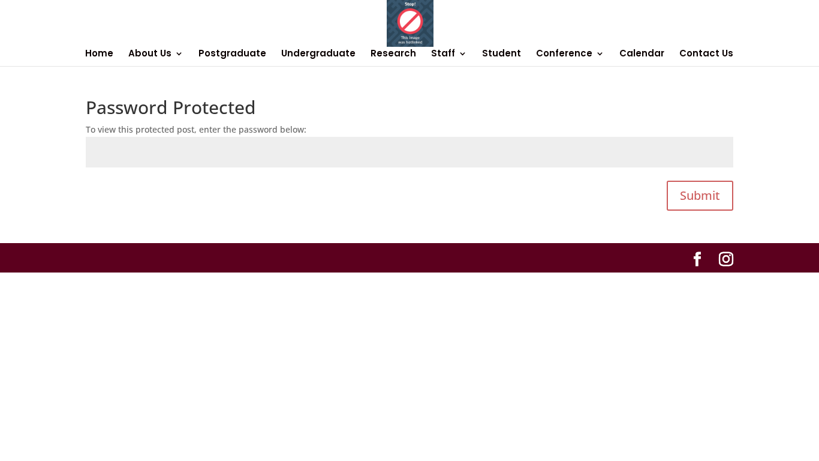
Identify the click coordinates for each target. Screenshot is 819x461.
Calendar (641, 54)
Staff (443, 54)
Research (393, 54)
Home (99, 54)
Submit (700, 195)
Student (501, 54)
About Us (149, 54)
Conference (564, 54)
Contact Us (706, 54)
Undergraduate (318, 54)
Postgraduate (232, 54)
